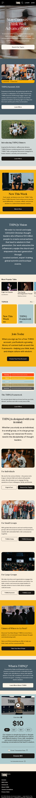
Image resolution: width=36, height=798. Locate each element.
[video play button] (18, 705)
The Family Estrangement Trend (25, 292)
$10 (7, 730)
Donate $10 (18, 756)
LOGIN (27, 3)
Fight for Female (7, 292)
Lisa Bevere (4, 294)
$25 (13, 730)
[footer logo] (6, 775)
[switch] (21, 717)
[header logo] (18, 3)
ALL (31, 302)
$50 (21, 730)
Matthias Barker (22, 296)
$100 (28, 730)
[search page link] (22, 3)
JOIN (33, 3)
